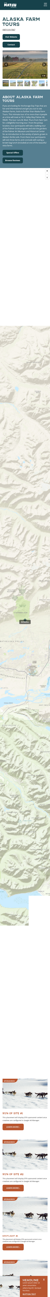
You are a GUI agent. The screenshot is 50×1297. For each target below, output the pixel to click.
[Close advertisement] (44, 1279)
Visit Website (11, 37)
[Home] (10, 5)
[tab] (6, 83)
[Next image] (44, 64)
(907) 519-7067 (9, 29)
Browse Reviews (12, 160)
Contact (11, 44)
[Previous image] (6, 64)
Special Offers (12, 152)
